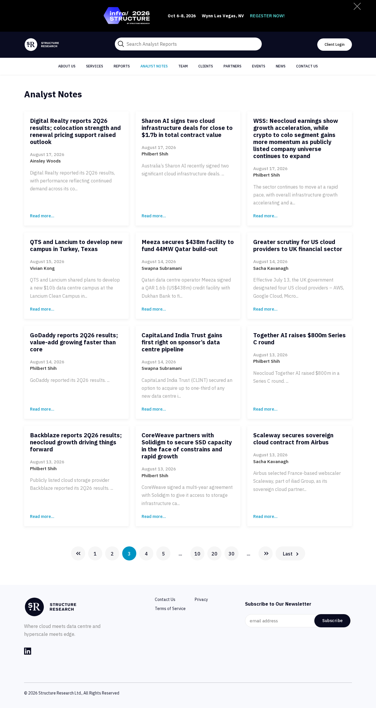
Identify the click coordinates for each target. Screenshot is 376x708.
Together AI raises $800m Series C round (299, 338)
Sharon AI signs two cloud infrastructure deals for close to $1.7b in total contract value (187, 128)
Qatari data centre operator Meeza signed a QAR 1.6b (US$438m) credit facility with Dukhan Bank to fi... (186, 288)
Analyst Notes (154, 66)
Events (258, 66)
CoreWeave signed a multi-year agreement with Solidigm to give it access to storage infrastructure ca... (187, 495)
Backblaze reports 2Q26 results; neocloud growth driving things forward (76, 442)
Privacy (201, 599)
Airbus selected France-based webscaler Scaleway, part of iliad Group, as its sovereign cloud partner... (297, 481)
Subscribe (332, 620)
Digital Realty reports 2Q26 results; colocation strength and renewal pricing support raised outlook (75, 131)
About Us (66, 66)
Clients (205, 66)
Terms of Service (170, 608)
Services (94, 66)
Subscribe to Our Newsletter (278, 604)
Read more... (42, 216)
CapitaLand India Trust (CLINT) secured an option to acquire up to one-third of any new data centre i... (187, 388)
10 (197, 554)
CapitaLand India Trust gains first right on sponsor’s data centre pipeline (182, 342)
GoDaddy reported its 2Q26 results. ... (70, 380)
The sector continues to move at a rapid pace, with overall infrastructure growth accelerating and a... (295, 195)
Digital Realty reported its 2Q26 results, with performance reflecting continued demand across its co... (72, 181)
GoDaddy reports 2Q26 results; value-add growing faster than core (74, 342)
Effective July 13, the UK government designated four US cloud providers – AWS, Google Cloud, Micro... (298, 288)
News (281, 66)
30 (231, 554)
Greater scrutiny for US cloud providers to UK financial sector (297, 245)
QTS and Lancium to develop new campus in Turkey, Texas (76, 245)
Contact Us (307, 66)
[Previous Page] (78, 553)
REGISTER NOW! (267, 15)
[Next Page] (265, 553)
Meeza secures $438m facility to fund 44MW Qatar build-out (188, 245)
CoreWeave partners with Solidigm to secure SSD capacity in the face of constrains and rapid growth (187, 445)
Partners (232, 66)
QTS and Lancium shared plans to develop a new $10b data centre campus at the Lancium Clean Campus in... (75, 288)
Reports (122, 66)
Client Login (335, 44)
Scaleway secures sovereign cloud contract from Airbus (293, 438)
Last (288, 554)
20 (214, 554)
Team (183, 66)
